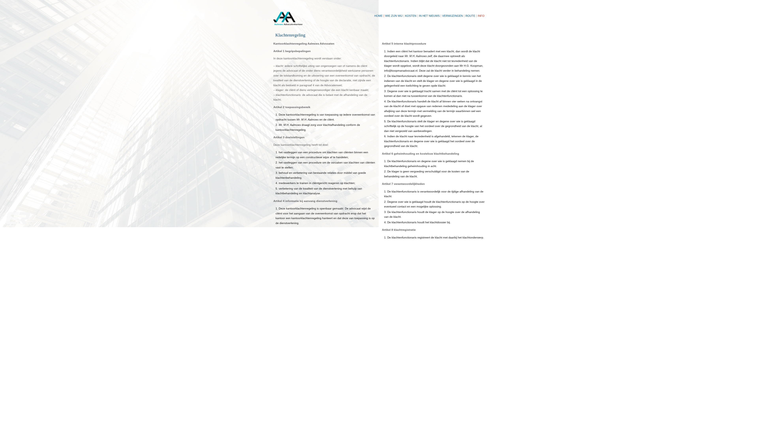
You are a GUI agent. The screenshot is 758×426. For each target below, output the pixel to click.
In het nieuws (429, 15)
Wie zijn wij (393, 15)
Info (481, 15)
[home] (312, 14)
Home (378, 15)
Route (470, 15)
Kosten (410, 15)
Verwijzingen (452, 15)
